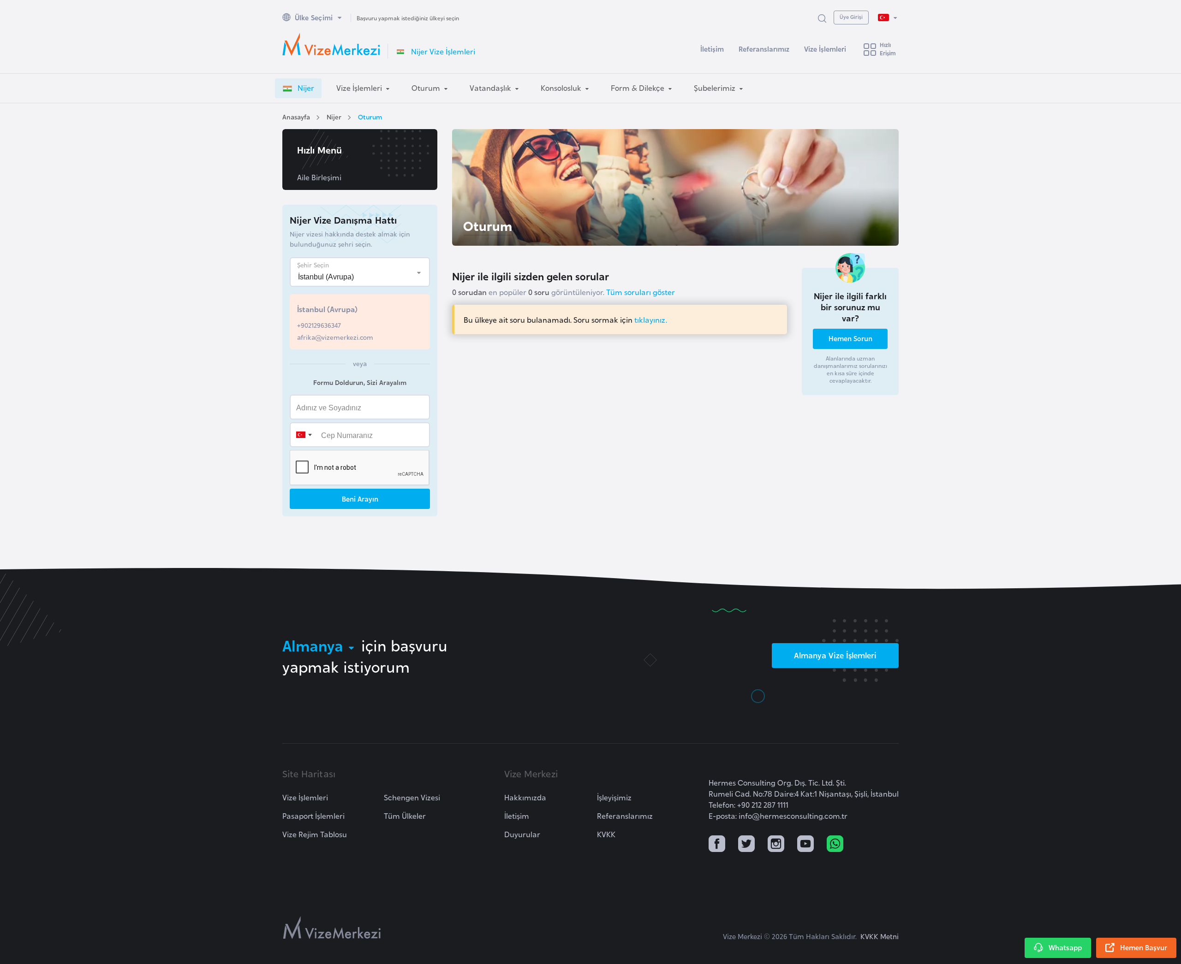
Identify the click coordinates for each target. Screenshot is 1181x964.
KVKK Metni (879, 936)
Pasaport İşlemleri (313, 815)
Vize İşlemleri (825, 48)
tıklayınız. (650, 319)
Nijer (334, 116)
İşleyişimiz (614, 797)
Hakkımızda (525, 797)
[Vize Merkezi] (331, 44)
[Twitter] (746, 844)
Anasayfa (296, 116)
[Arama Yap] (822, 17)
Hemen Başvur (1143, 947)
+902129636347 (319, 325)
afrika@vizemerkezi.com (335, 337)
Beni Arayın (360, 498)
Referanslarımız (764, 48)
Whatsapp (1065, 947)
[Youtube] (805, 844)
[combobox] (303, 434)
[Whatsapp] (835, 844)
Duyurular (522, 834)
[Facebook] (717, 844)
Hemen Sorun (850, 338)
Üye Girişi (851, 16)
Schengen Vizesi (412, 797)
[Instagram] (776, 844)
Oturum (370, 116)
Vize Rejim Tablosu (314, 834)
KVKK (606, 834)
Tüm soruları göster (640, 291)
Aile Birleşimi (319, 177)
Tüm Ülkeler (405, 815)
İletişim (712, 48)
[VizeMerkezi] (332, 927)
